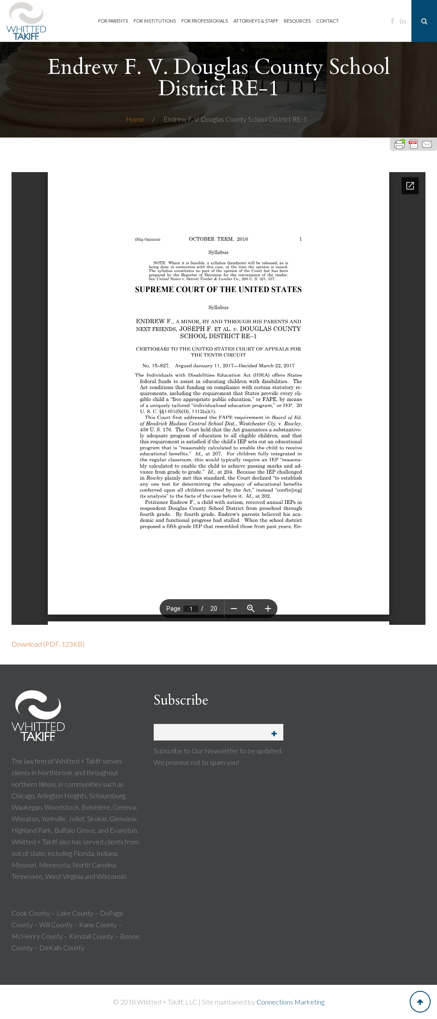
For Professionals (204, 20)
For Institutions (155, 20)
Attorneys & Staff (255, 20)
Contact (327, 20)
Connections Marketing (290, 1002)
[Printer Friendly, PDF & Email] (413, 144)
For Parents (113, 20)
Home (136, 119)
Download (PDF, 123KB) (48, 644)
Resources (297, 20)
